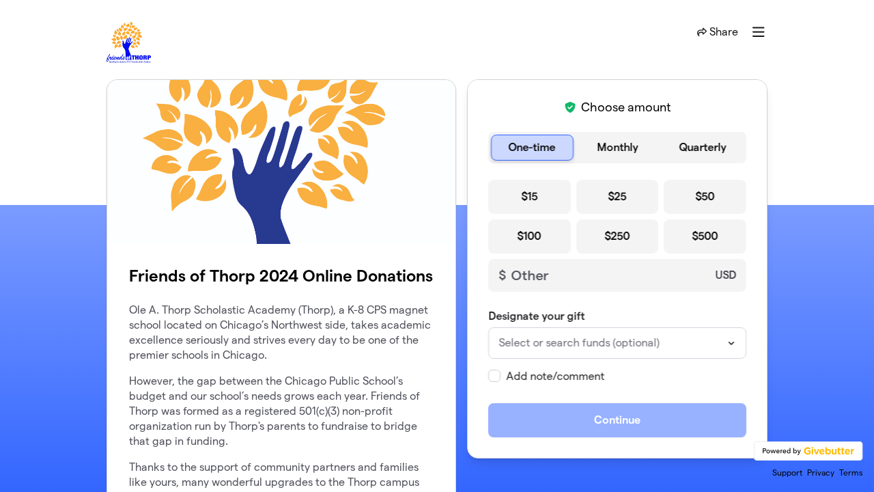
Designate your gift (536, 316)
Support (787, 472)
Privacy (820, 472)
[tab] (532, 147)
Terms (851, 472)
